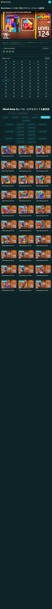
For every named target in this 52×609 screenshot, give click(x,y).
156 (22, 96)
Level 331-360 (31, 127)
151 (30, 93)
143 (14, 90)
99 (46, 64)
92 (38, 61)
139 (30, 86)
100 (6, 67)
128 (38, 80)
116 (38, 74)
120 (22, 77)
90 (22, 61)
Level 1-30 (5, 117)
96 (22, 64)
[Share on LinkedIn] (10, 51)
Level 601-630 (31, 138)
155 (14, 96)
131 (14, 83)
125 (14, 80)
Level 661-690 (20, 142)
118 (6, 77)
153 (46, 93)
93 (46, 61)
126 (22, 80)
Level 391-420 (20, 131)
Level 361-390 (9, 131)
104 (38, 67)
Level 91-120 (35, 117)
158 (38, 96)
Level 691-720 (31, 142)
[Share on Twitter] (4, 51)
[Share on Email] (13, 51)
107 (14, 71)
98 (38, 64)
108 (22, 71)
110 (38, 71)
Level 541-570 (9, 138)
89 (14, 61)
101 (14, 67)
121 (30, 77)
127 (30, 80)
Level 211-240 (20, 124)
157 (30, 96)
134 (38, 83)
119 (14, 77)
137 (14, 86)
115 (30, 74)
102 (22, 67)
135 (46, 83)
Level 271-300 (42, 124)
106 (6, 71)
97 (30, 64)
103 (30, 67)
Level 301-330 (20, 127)
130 (6, 83)
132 (22, 83)
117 (46, 74)
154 (6, 96)
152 (38, 93)
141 (46, 86)
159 (46, 96)
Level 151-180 (26, 120)
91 (30, 61)
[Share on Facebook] (7, 51)
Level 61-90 (25, 117)
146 (38, 90)
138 (22, 86)
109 (30, 71)
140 (38, 86)
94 (6, 64)
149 (14, 93)
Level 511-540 (31, 135)
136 (6, 86)
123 (46, 77)
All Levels (47, 58)
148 (6, 93)
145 (30, 90)
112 (6, 74)
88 (6, 61)
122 (38, 77)
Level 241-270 (31, 124)
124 (6, 80)
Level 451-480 (42, 131)
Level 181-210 (9, 124)
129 (46, 80)
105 (46, 67)
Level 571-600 (20, 138)
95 (14, 64)
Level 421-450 (31, 131)
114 (22, 74)
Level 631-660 (42, 138)
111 (46, 71)
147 (46, 90)
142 (6, 90)
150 (22, 93)
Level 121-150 (45, 117)
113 (14, 74)
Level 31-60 (15, 117)
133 (30, 83)
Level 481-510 (20, 135)
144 (22, 90)
